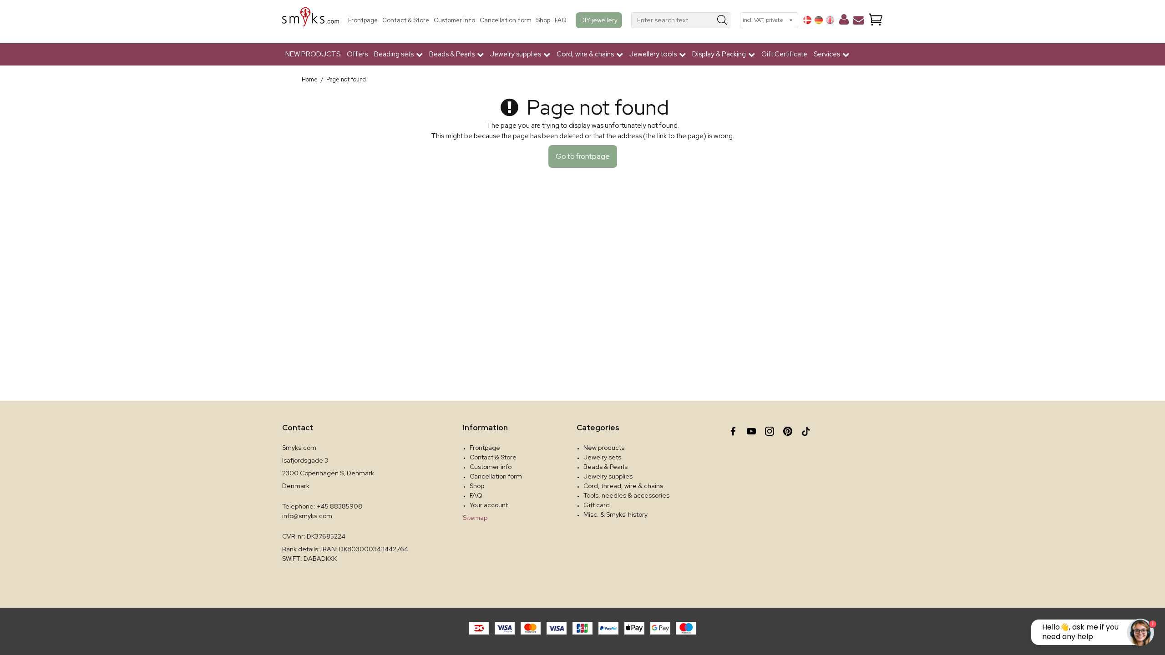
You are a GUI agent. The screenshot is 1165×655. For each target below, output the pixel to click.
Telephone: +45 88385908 (322, 506)
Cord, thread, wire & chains (623, 486)
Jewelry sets (602, 457)
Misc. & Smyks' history (615, 514)
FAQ (561, 20)
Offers (357, 54)
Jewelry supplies (608, 476)
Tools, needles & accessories (626, 495)
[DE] (818, 20)
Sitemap (475, 518)
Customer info (454, 20)
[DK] (807, 20)
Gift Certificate (784, 54)
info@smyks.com (307, 516)
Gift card (596, 505)
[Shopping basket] (875, 20)
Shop (543, 20)
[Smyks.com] (310, 20)
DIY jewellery (599, 20)
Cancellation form (506, 20)
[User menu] (844, 21)
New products (603, 447)
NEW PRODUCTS (312, 54)
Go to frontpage (583, 156)
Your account (489, 505)
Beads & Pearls (605, 467)
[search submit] (722, 20)
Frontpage (363, 20)
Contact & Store (405, 20)
